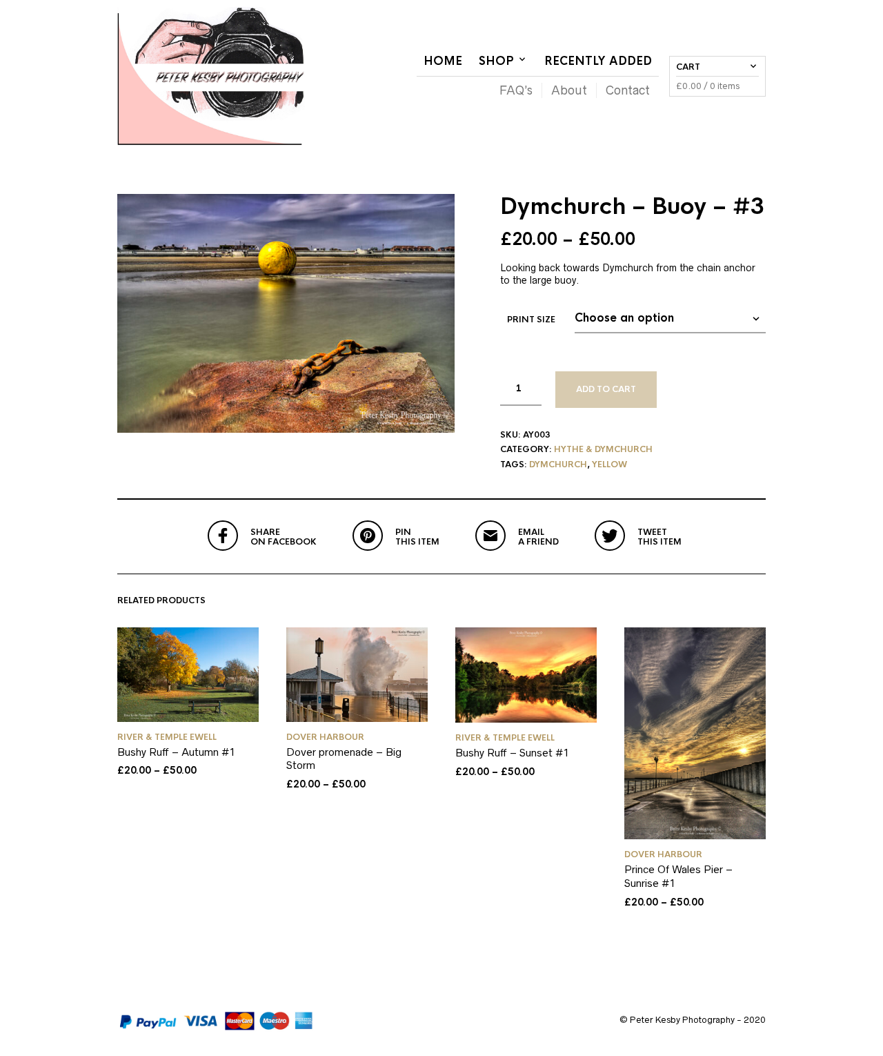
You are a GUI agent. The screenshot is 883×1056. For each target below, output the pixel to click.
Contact (628, 90)
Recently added (598, 61)
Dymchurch (558, 464)
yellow (609, 464)
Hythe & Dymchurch (603, 449)
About (569, 90)
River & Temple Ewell (167, 737)
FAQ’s (516, 90)
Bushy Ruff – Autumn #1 (176, 752)
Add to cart (606, 389)
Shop (496, 61)
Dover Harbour (325, 737)
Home (443, 61)
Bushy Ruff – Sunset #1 (512, 753)
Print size (531, 319)
